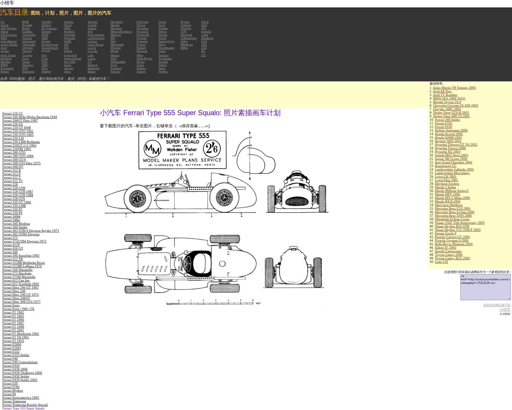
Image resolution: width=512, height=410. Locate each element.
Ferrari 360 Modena (16, 223)
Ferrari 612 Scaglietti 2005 (20, 284)
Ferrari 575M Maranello (19, 277)
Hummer (69, 34)
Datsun (46, 25)
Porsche (142, 41)
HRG (67, 28)
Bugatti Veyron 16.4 (447, 102)
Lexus (92, 47)
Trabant (185, 25)
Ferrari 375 (10, 237)
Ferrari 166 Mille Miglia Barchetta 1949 (29, 117)
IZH (203, 28)
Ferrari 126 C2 (12, 113)
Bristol (5, 71)
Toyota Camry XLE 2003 (452, 258)
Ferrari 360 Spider (447, 119)
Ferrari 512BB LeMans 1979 (22, 266)
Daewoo (27, 65)
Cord (25, 58)
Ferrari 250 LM (13, 138)
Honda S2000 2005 (448, 137)
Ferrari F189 (11, 387)
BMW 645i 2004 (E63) (449, 98)
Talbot (163, 65)
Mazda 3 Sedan (445, 187)
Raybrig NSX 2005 (448, 141)
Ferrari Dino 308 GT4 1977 (21, 301)
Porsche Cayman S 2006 (451, 240)
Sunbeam (165, 58)
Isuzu (67, 65)
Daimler (46, 21)
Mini (113, 41)
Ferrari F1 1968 (13, 326)
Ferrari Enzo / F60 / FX (18, 309)
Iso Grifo (70, 61)
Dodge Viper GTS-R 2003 (451, 112)
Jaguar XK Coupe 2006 (451, 158)
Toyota (185, 21)
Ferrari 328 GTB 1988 (17, 195)
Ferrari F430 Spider (15, 376)
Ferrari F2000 (11, 344)
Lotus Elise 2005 (446, 180)
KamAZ (206, 31)
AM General (9, 34)
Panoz (141, 25)
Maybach (117, 21)
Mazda (115, 25)
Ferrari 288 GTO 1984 (17, 156)
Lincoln (92, 51)
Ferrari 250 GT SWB (16, 127)
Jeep (67, 71)
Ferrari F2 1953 (13, 341)
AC (3, 21)
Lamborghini (96, 38)
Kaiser (92, 28)
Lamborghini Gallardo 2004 (454, 169)
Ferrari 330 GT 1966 (16, 202)
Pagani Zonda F (446, 233)
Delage (46, 31)
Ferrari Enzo (11, 305)
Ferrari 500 (10, 252)
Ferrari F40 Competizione (20, 362)
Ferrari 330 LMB (14, 206)
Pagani (115, 71)
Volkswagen (188, 38)
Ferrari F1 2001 (13, 330)
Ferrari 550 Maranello (17, 269)
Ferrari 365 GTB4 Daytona (20, 234)
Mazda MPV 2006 (447, 194)
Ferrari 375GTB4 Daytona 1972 (24, 241)
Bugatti (27, 25)
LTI (90, 61)
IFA (66, 44)
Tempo (163, 71)
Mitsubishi (117, 44)
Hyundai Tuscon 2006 (450, 148)
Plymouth (143, 34)
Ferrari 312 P (11, 174)
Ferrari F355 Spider (15, 355)
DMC (44, 38)
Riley (140, 55)
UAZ (204, 41)
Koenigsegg (96, 34)
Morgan (116, 47)
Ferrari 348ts (11, 220)
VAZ (204, 44)
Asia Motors (9, 41)
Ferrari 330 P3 (12, 209)
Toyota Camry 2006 (449, 254)
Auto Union (8, 55)
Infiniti (68, 51)
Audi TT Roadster (445, 95)
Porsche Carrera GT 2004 (452, 237)
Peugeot (142, 31)
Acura (5, 25)
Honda (68, 21)
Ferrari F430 (443, 126)
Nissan (115, 55)
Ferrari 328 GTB (13, 188)
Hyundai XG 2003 (447, 151)
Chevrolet (28, 44)
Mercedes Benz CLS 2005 (453, 208)
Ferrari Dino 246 (13, 291)
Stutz (162, 51)
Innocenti (70, 55)
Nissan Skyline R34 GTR (452, 226)
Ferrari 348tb (11, 216)
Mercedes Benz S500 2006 (453, 215)
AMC (4, 38)
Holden (46, 71)
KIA (90, 31)
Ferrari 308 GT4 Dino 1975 (21, 163)
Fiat (44, 55)
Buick (26, 28)
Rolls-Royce (145, 58)
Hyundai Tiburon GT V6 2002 (456, 144)
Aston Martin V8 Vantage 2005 (454, 87)
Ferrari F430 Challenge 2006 (22, 372)
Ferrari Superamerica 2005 (20, 397)
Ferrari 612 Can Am (16, 280)
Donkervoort (49, 44)
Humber (69, 31)
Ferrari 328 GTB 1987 (17, 191)
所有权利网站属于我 (496, 305)
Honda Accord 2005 (449, 134)
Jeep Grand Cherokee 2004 (453, 162)
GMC (44, 65)
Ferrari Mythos (12, 390)
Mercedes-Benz (121, 31)
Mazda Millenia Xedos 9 (451, 190)
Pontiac (142, 38)
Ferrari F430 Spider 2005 (19, 380)
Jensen (93, 21)
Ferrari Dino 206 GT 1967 (20, 287)
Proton (141, 44)
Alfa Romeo (9, 28)
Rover (141, 61)
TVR (183, 31)
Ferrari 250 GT (12, 124)
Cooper (27, 55)
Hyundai (69, 38)
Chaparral (29, 41)
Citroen (27, 51)
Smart (163, 38)
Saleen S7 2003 (445, 247)
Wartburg (186, 44)
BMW (4, 65)
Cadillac (27, 31)
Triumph (185, 28)
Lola (91, 55)
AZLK (205, 21)
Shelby (163, 28)
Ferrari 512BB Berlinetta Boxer (23, 262)
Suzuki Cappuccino (448, 251)
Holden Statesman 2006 (451, 130)
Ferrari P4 (9, 394)
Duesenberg (49, 47)
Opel (114, 65)
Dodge (46, 41)
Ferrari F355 (443, 123)
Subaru (164, 55)
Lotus (91, 58)
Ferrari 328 (10, 184)
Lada (204, 34)
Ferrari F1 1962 (13, 312)
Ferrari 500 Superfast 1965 (20, 255)
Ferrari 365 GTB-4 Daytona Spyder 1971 (30, 230)
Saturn (141, 71)
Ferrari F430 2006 (15, 369)
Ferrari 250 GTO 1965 (17, 134)
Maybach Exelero (447, 183)
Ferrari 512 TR (12, 259)
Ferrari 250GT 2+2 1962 (19, 145)
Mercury (116, 34)
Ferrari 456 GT (12, 248)
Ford (44, 58)
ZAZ (204, 47)
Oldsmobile (118, 61)
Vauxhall (186, 34)
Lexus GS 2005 (445, 176)
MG (113, 38)
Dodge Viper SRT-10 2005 (451, 116)
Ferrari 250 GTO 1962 (17, 131)
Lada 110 (441, 261)
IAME (67, 41)
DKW (44, 34)
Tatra (162, 68)
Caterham (29, 34)
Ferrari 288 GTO (13, 152)
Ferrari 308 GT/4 (14, 159)
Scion (162, 21)
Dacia (26, 61)
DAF (25, 68)
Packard (116, 68)
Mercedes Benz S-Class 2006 (454, 212)
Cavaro (27, 38)
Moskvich (207, 38)
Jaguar (68, 68)
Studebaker (167, 47)
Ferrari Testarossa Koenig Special (25, 404)
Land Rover (96, 44)
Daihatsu (28, 71)
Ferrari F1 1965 (13, 316)
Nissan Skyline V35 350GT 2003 (458, 229)
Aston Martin (9, 44)
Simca (163, 31)
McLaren (116, 28)
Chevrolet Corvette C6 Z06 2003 (455, 105)
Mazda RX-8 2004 (447, 201)
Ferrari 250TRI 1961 (16, 149)
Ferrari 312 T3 (12, 181)
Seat (162, 25)
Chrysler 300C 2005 (447, 109)
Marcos (92, 65)
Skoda (163, 34)
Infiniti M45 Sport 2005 (451, 155)
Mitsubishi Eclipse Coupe (452, 219)
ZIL (203, 51)
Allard (4, 31)
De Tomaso (49, 28)
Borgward (7, 68)
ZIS (203, 55)
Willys (184, 47)
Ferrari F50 (10, 383)
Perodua (142, 28)
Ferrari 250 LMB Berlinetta (21, 142)
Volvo (184, 41)
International (72, 58)
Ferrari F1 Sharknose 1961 (20, 333)
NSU (114, 58)
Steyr (162, 44)
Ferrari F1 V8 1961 (15, 337)
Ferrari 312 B (11, 170)
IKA (66, 47)
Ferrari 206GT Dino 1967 (20, 120)
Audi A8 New (442, 91)
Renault (142, 51)
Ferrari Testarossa (14, 401)
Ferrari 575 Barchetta (16, 273)
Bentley (6, 61)
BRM (25, 21)
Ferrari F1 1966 (13, 319)
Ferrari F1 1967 (13, 323)
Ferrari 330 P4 (12, 213)
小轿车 (504, 310)
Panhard (142, 21)
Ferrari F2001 (11, 348)
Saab (140, 65)
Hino (44, 68)
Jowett (92, 25)
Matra (91, 71)
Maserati (93, 68)
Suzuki (163, 61)
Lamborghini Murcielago (452, 173)
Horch (68, 25)
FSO (44, 61)
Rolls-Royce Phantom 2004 (454, 244)
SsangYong (167, 41)
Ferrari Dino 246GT (16, 298)
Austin (5, 51)
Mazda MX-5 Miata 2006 (452, 198)
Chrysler (27, 47)
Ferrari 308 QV (12, 166)
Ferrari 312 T (11, 177)
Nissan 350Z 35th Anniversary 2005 (460, 222)
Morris (115, 51)
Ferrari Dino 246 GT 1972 (20, 294)
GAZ (204, 25)
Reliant (141, 47)
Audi (4, 47)
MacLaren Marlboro (449, 205)
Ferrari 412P (11, 245)
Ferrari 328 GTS (13, 198)
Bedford (6, 58)
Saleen (141, 68)
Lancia (92, 41)
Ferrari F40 (10, 358)
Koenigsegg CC (445, 166)
